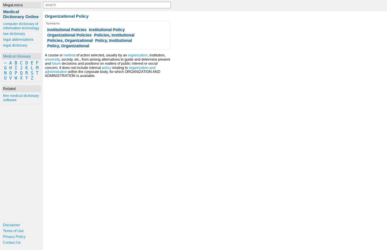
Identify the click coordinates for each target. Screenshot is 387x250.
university (52, 59)
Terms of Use (13, 231)
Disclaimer (11, 225)
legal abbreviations (18, 39)
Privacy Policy (14, 237)
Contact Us (12, 242)
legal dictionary (15, 45)
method (69, 55)
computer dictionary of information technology (21, 26)
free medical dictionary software (21, 98)
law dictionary (14, 34)
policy (106, 68)
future (56, 63)
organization (138, 55)
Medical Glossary (17, 56)
